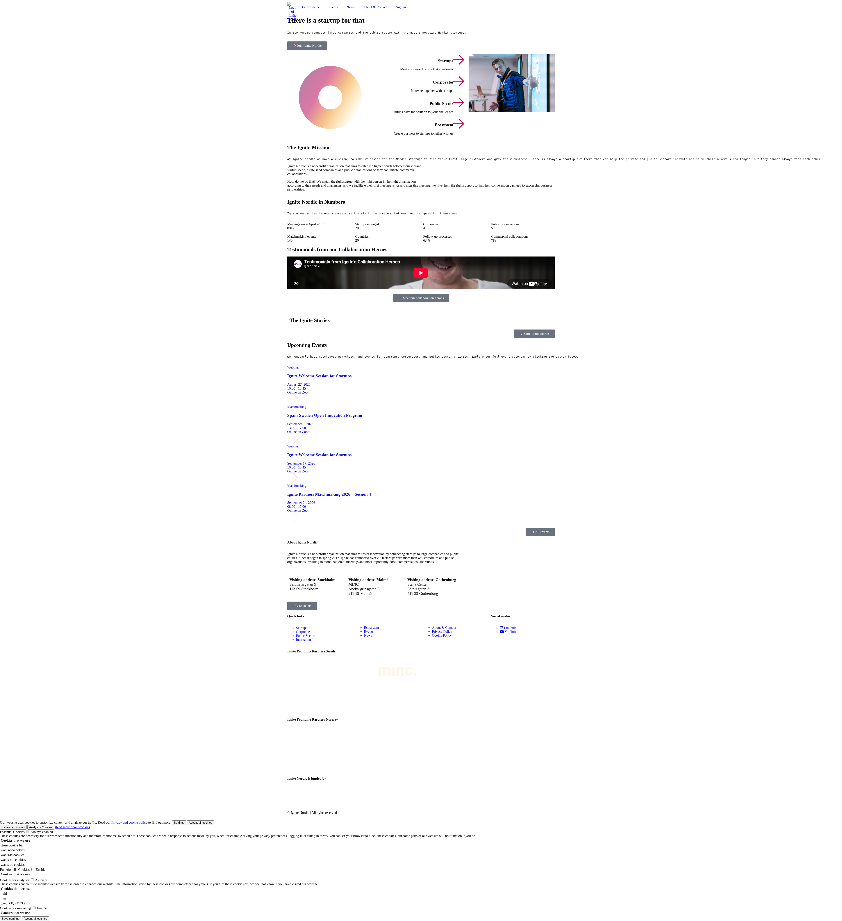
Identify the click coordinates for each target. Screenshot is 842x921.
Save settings (10, 918)
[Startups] (458, 59)
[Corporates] (458, 81)
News (350, 7)
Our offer (308, 7)
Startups (445, 61)
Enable (40, 869)
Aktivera (41, 880)
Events (333, 7)
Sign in (401, 7)
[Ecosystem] (458, 123)
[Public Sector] (458, 102)
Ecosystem (444, 125)
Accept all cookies (200, 822)
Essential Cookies (13, 827)
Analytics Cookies (40, 827)
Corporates (443, 82)
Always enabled (41, 832)
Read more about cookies (72, 827)
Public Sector (441, 103)
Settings (179, 822)
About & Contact (375, 7)
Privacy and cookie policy (129, 822)
